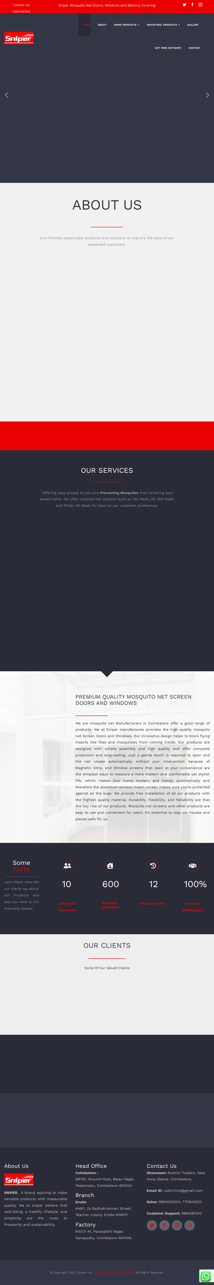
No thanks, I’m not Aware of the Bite (107, 710)
